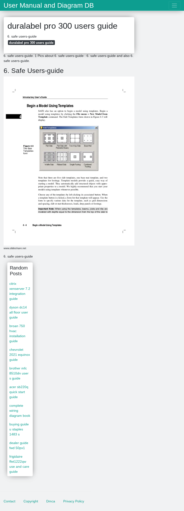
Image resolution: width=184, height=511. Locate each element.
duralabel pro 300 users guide (31, 42)
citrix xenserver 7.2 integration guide (19, 291)
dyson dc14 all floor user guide (18, 312)
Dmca (50, 501)
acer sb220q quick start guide (18, 392)
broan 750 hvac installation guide (17, 333)
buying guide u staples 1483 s (19, 429)
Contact (9, 501)
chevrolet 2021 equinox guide (19, 355)
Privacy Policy (73, 501)
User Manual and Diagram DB (49, 5)
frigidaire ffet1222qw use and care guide (19, 464)
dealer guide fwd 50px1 (18, 445)
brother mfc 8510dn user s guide (19, 373)
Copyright (30, 501)
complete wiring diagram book (19, 411)
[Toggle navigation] (174, 5)
